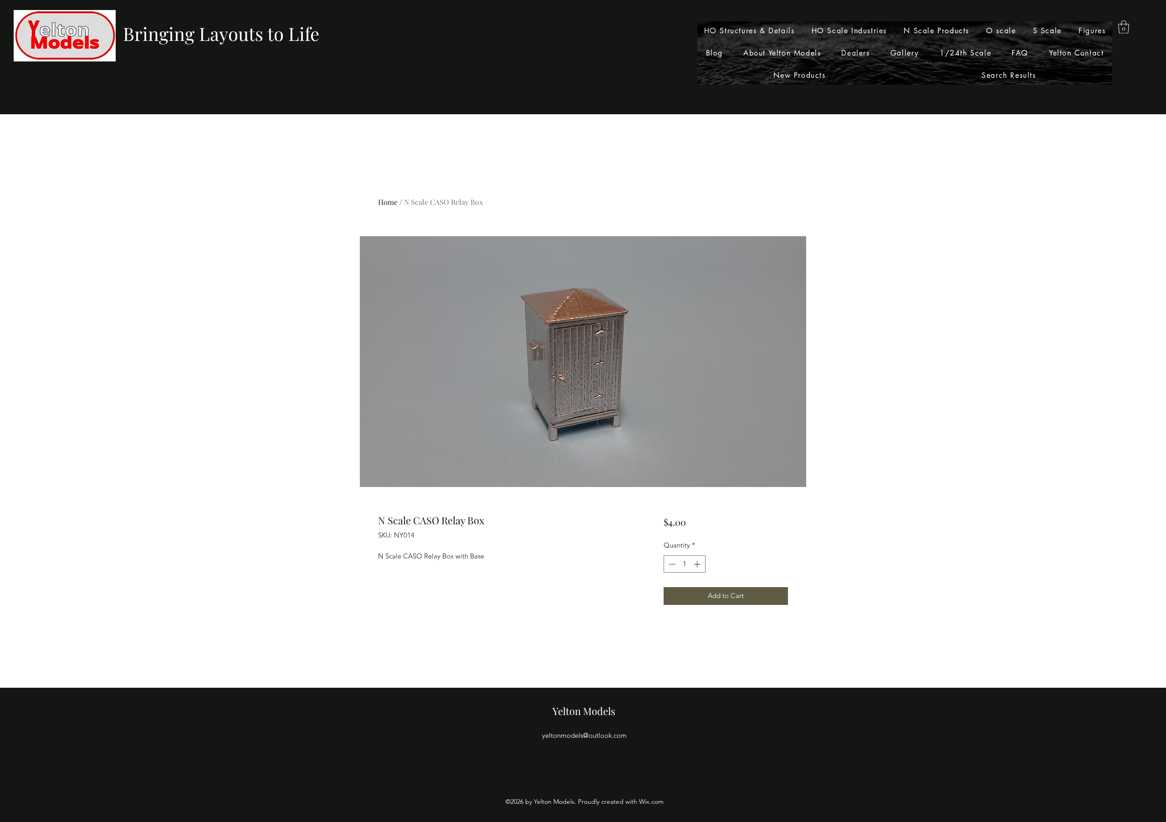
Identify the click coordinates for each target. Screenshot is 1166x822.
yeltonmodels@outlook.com (584, 735)
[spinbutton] (684, 564)
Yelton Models (583, 711)
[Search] (796, 57)
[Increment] (698, 564)
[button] (1123, 27)
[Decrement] (671, 564)
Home (388, 202)
